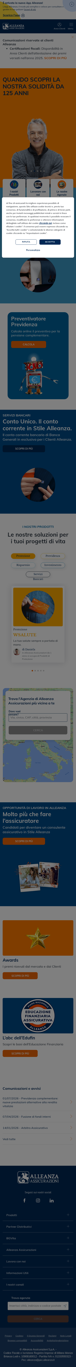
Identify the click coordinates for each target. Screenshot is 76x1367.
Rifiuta (26, 242)
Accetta (50, 242)
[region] (38, 227)
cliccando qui (45, 223)
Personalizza (33, 250)
